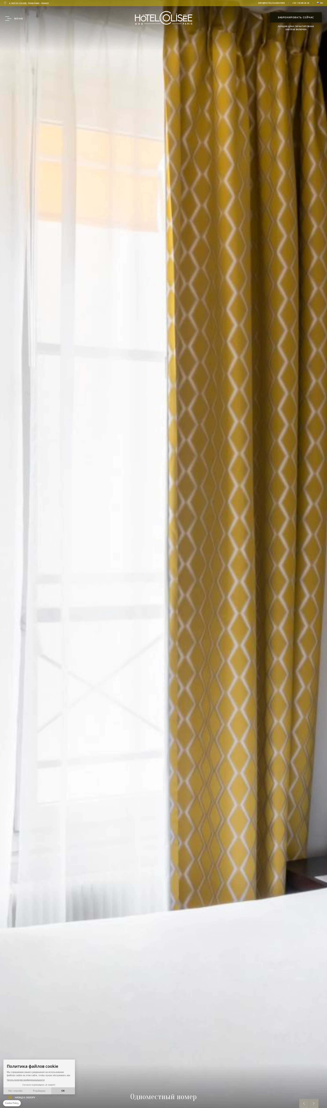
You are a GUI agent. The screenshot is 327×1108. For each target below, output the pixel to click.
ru (321, 3)
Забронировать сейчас (296, 17)
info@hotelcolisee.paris (271, 3)
